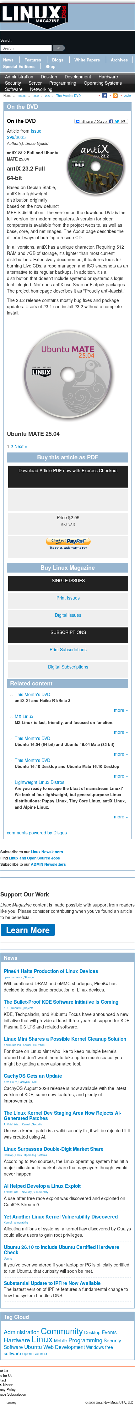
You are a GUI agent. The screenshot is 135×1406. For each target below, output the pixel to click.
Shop (51, 66)
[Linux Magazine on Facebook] (104, 95)
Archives (119, 60)
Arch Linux (10, 1082)
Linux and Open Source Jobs (34, 858)
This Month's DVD (32, 694)
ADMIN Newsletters (48, 864)
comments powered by (37, 832)
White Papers (87, 60)
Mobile (60, 1340)
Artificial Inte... (12, 1124)
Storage (29, 977)
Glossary (11, 1402)
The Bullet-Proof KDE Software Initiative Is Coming (61, 1001)
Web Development (64, 1346)
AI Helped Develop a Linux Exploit (42, 1185)
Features (32, 60)
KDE (6, 1008)
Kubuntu (16, 1008)
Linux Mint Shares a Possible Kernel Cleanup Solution (65, 1038)
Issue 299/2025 (24, 134)
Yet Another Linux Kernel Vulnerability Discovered (61, 1216)
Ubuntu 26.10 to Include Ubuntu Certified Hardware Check (61, 1250)
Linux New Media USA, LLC (114, 1402)
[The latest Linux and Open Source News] (115, 95)
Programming (62, 83)
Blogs (57, 60)
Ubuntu (8, 1258)
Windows (95, 1347)
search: (6, 40)
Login (127, 95)
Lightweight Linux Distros (39, 782)
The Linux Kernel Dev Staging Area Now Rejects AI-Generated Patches (62, 1115)
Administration (12, 1045)
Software (14, 89)
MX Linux (24, 716)
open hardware (13, 977)
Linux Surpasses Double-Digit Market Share (54, 1148)
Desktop (9, 1155)
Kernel (27, 1045)
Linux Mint (39, 1045)
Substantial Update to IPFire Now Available (52, 1283)
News (8, 60)
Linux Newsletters (47, 851)
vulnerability (41, 1192)
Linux (18, 1155)
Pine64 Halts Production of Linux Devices (51, 971)
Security (37, 1124)
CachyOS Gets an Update (33, 1075)
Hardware (17, 1339)
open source (34, 1353)
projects (28, 1008)
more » (121, 710)
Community (62, 1330)
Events (109, 1332)
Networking (41, 89)
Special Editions (19, 66)
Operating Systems (103, 83)
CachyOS (24, 1082)
